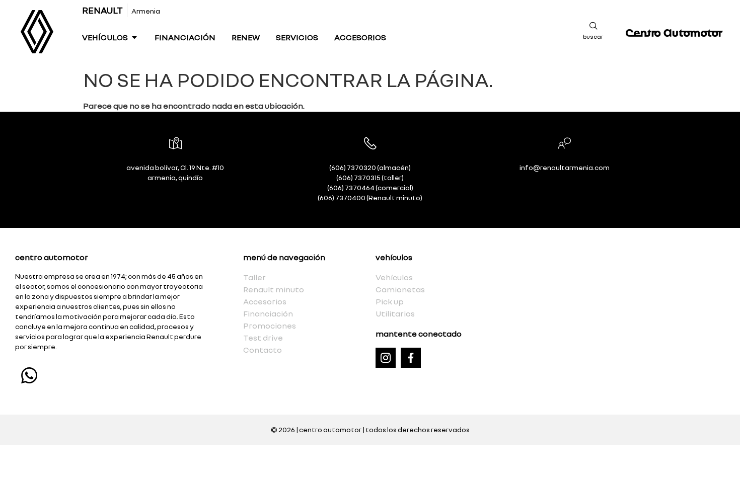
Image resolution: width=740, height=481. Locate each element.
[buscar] (593, 26)
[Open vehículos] (134, 37)
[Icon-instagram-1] (386, 358)
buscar (593, 36)
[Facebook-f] (411, 358)
